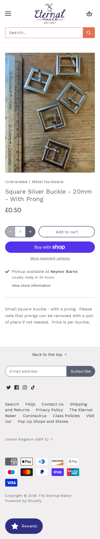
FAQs (30, 404)
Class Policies (66, 415)
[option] (50, 113)
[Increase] (30, 231)
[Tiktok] (33, 387)
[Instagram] (25, 387)
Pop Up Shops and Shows (43, 421)
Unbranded (16, 181)
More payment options (50, 258)
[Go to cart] (89, 13)
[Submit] (89, 33)
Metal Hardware (47, 181)
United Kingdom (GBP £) (26, 439)
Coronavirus (35, 415)
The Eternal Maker (55, 495)
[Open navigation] (8, 14)
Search (12, 404)
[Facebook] (16, 387)
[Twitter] (8, 387)
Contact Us (53, 404)
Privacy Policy (49, 409)
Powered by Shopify (23, 501)
